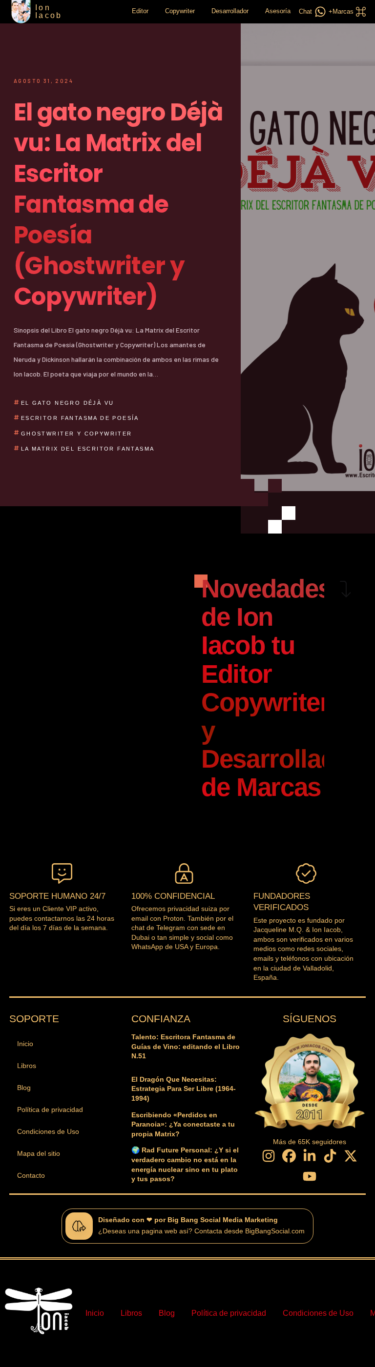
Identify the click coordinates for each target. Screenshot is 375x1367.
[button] (346, 11)
